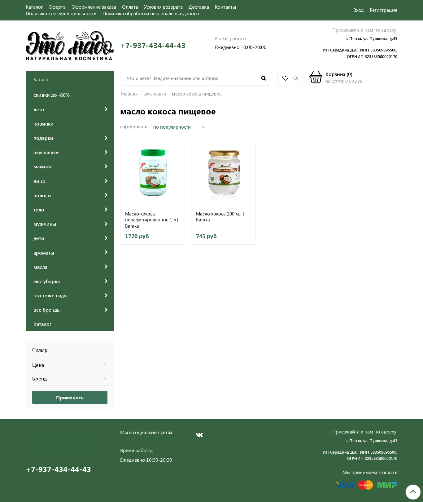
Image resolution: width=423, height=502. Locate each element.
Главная (129, 94)
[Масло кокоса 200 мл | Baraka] (223, 173)
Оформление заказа (94, 6)
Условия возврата (163, 6)
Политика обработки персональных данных (150, 13)
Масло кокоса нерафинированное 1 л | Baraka (151, 220)
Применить (70, 397)
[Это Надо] (70, 45)
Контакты (225, 6)
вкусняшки (154, 94)
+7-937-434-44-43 (152, 45)
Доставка (199, 6)
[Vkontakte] (199, 435)
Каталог (34, 6)
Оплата (130, 6)
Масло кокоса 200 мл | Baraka (220, 217)
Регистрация (383, 10)
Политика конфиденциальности (61, 13)
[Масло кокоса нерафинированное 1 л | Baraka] (152, 173)
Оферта (57, 6)
